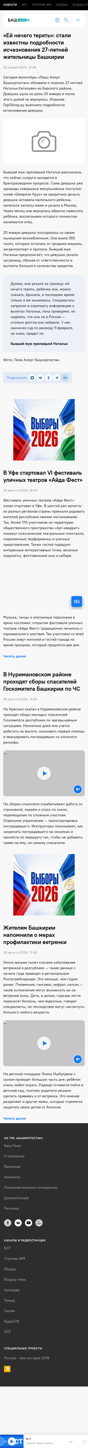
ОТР (7, 1332)
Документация (16, 1198)
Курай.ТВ (11, 1321)
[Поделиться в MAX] (32, 377)
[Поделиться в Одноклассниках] (48, 377)
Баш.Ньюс (12, 1145)
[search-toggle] (66, 20)
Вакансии (12, 1166)
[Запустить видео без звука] (77, 789)
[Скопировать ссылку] (65, 377)
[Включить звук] (76, 601)
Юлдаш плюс (15, 1279)
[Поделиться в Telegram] (56, 377)
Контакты (12, 1177)
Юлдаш (62, 5)
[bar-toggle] (78, 20)
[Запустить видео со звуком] (44, 773)
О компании (14, 1156)
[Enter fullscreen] (84, 1441)
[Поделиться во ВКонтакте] (40, 377)
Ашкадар (11, 1290)
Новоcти (10, 5)
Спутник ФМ (41, 5)
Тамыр (9, 1300)
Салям (9, 1311)
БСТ (24, 5)
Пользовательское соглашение (30, 1187)
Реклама (11, 1208)
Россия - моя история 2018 (26, 1358)
